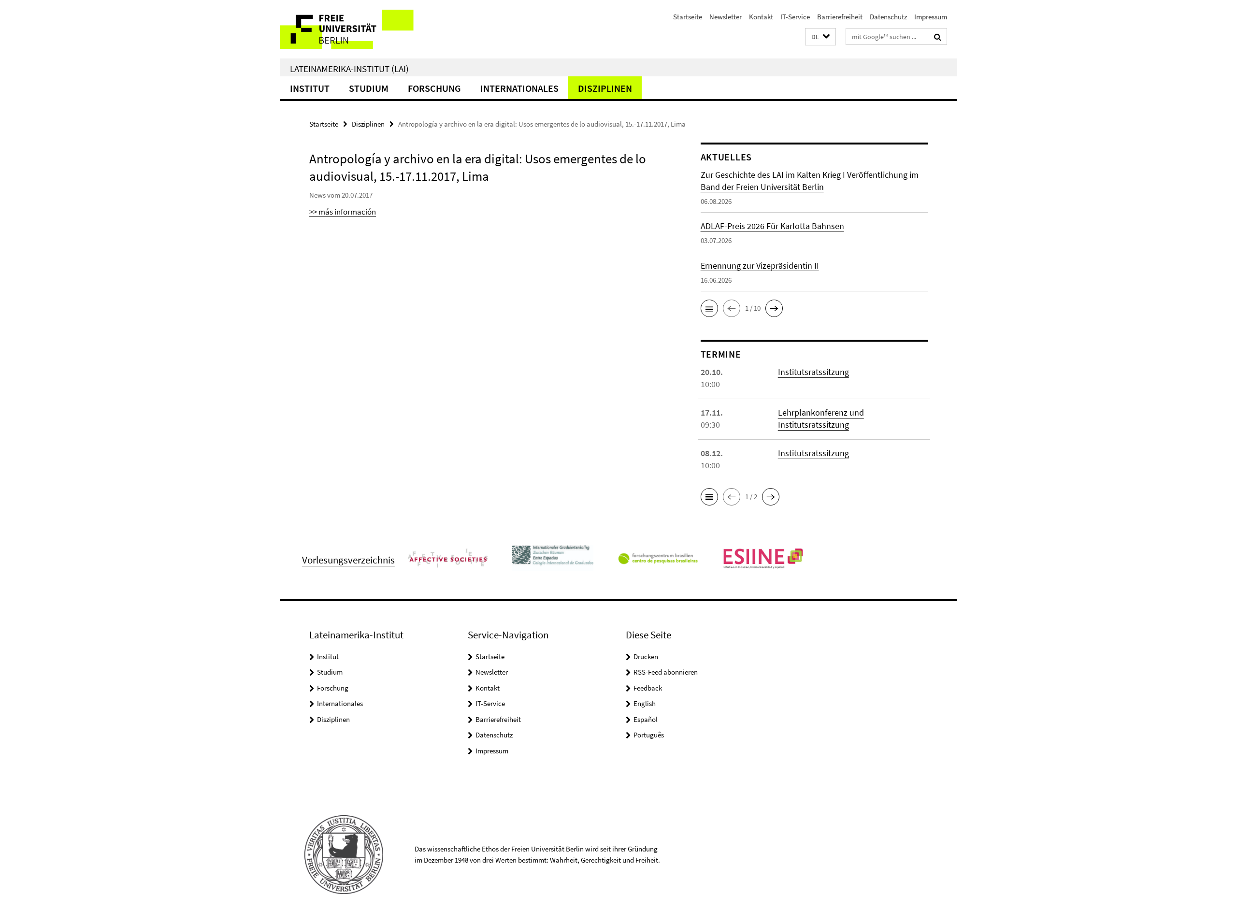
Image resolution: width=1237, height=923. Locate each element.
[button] (820, 37)
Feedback (647, 687)
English (644, 703)
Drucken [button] (645, 656)
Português (648, 734)
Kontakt (761, 16)
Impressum (930, 16)
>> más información (342, 211)
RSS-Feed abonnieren (665, 672)
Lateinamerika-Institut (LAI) (349, 68)
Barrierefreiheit (840, 16)
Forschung (434, 88)
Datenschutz (888, 16)
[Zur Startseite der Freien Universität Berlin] (361, 29)
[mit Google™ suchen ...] (938, 36)
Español (645, 719)
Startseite (687, 16)
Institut (310, 88)
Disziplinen (605, 88)
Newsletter (725, 16)
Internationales (519, 88)
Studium (368, 88)
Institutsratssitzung (813, 371)
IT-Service (795, 16)
